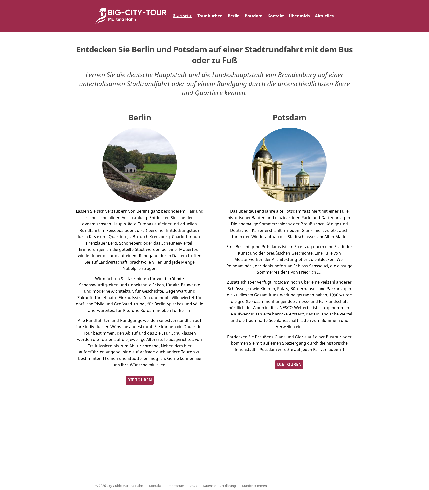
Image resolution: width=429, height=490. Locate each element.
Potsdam (254, 16)
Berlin (234, 16)
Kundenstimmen (254, 485)
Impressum (175, 485)
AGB (193, 485)
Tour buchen (210, 16)
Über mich (299, 16)
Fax (181, 460)
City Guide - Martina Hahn (131, 16)
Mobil (241, 460)
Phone (123, 460)
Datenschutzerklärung (219, 485)
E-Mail (302, 460)
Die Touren (139, 380)
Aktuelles (324, 16)
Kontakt (275, 16)
